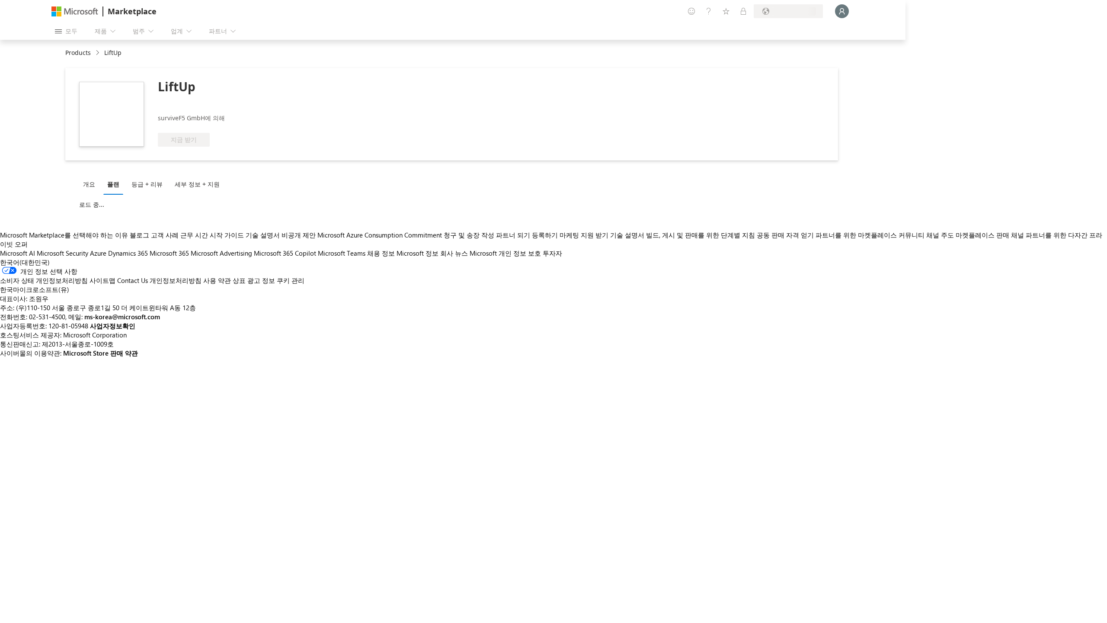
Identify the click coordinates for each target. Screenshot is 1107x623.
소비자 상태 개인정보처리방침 (44, 280)
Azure (98, 253)
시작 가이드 (227, 235)
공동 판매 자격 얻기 (785, 235)
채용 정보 (381, 253)
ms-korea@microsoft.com (122, 316)
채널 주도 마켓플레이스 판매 (967, 235)
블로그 (139, 235)
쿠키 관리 (290, 280)
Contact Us (132, 280)
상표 (239, 280)
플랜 (113, 184)
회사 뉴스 (454, 253)
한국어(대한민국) (25, 262)
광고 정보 (261, 280)
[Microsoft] (74, 11)
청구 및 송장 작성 (469, 235)
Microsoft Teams (341, 253)
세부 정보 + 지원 (197, 184)
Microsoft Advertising (221, 253)
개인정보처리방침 (176, 280)
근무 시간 (194, 235)
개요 (89, 184)
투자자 (552, 253)
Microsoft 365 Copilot (285, 253)
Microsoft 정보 (417, 253)
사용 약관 (217, 280)
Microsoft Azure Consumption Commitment (380, 235)
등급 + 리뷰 (147, 184)
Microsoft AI (17, 253)
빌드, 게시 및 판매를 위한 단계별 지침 (700, 235)
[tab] (91, 183)
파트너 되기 (513, 235)
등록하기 (545, 235)
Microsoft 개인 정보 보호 (505, 253)
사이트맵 (102, 280)
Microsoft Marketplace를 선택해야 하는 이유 (64, 235)
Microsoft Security (62, 253)
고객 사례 (165, 235)
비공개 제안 (299, 235)
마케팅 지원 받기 (584, 235)
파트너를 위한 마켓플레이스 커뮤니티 (870, 235)
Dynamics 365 (128, 253)
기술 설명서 (263, 235)
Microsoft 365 (169, 253)
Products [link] (78, 52)
